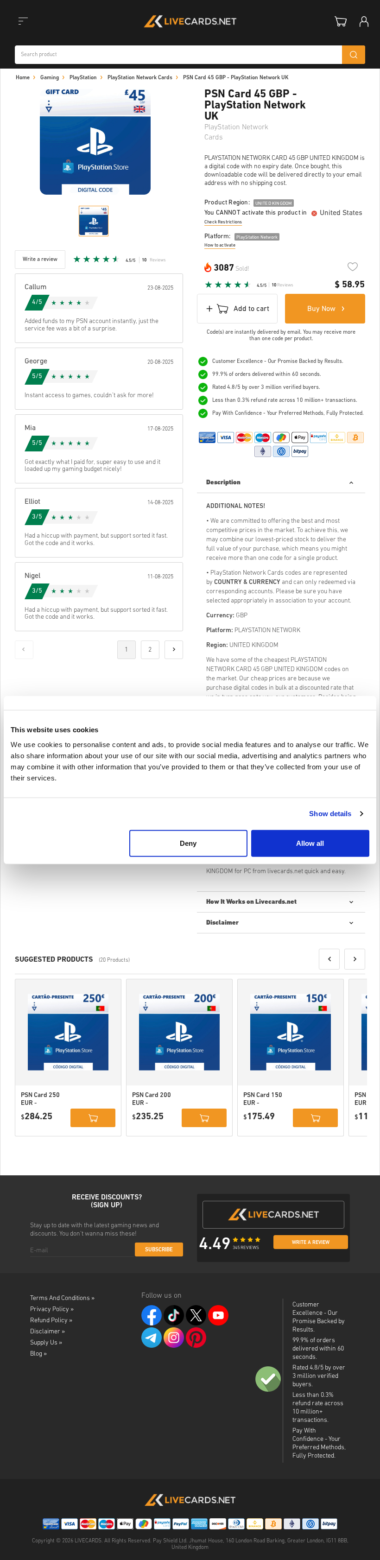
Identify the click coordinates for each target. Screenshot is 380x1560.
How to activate (219, 245)
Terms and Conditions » (62, 1298)
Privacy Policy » (52, 1309)
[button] (329, 959)
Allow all (310, 843)
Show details (330, 814)
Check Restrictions (223, 222)
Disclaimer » (47, 1331)
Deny (188, 843)
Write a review (310, 1242)
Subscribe (159, 1250)
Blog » (38, 1354)
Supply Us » (46, 1342)
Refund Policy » (51, 1320)
